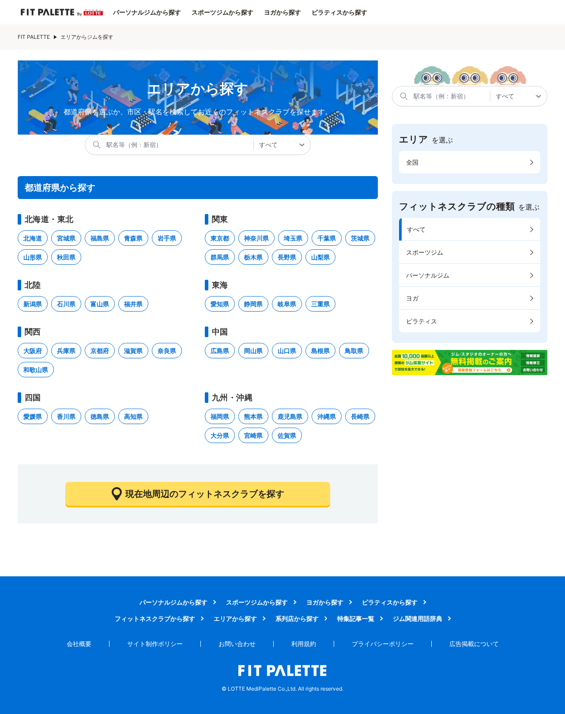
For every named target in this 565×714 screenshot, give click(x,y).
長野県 (287, 257)
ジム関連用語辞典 (417, 618)
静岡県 (253, 304)
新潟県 (32, 304)
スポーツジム (424, 252)
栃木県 (253, 257)
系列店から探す (297, 618)
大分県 (220, 435)
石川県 (66, 304)
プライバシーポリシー (383, 643)
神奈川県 (256, 238)
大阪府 (32, 350)
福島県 (99, 238)
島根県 (320, 350)
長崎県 (360, 416)
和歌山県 (35, 369)
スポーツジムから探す (222, 12)
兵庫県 (66, 350)
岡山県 (253, 350)
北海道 (32, 238)
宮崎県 (253, 435)
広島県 (220, 350)
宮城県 (66, 238)
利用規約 (303, 643)
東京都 (220, 238)
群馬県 (220, 257)
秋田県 (66, 257)
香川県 (66, 416)
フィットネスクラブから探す (155, 618)
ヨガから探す (282, 12)
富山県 (99, 304)
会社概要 (79, 643)
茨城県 (360, 238)
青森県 (133, 238)
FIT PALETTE (34, 37)
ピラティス (421, 321)
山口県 (287, 350)
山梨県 (320, 257)
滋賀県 (133, 350)
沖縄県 (326, 416)
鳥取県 (354, 350)
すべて (416, 229)
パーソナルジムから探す (147, 12)
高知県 (133, 416)
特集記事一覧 (355, 618)
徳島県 (99, 416)
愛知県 (220, 304)
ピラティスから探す (339, 12)
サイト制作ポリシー (155, 643)
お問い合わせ (237, 643)
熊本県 (253, 416)
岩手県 (167, 238)
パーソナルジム (427, 275)
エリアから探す (235, 618)
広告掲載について (474, 643)
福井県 (133, 304)
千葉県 (326, 238)
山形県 (32, 257)
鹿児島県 (290, 416)
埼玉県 (293, 238)
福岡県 (220, 416)
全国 (412, 162)
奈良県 (167, 350)
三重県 (320, 304)
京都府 (99, 350)
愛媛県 (32, 416)
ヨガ (412, 298)
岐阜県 (287, 304)
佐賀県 (287, 435)
